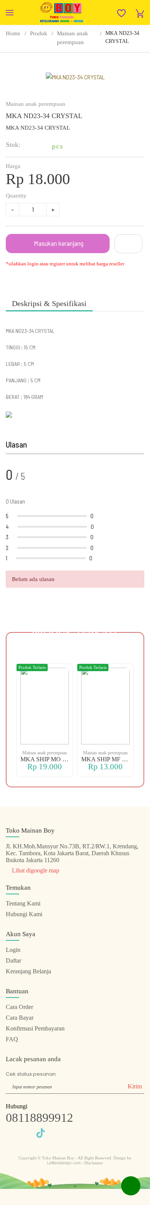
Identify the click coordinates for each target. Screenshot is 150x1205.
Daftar (13, 960)
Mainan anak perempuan (72, 37)
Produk (38, 33)
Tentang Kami (23, 903)
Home (13, 33)
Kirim (135, 1086)
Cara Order (19, 1007)
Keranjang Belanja (28, 971)
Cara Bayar (19, 1017)
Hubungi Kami (24, 914)
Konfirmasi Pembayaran (35, 1028)
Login (13, 950)
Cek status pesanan (31, 1074)
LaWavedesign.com (64, 1162)
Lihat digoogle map (34, 870)
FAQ (12, 1039)
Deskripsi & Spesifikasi (49, 303)
